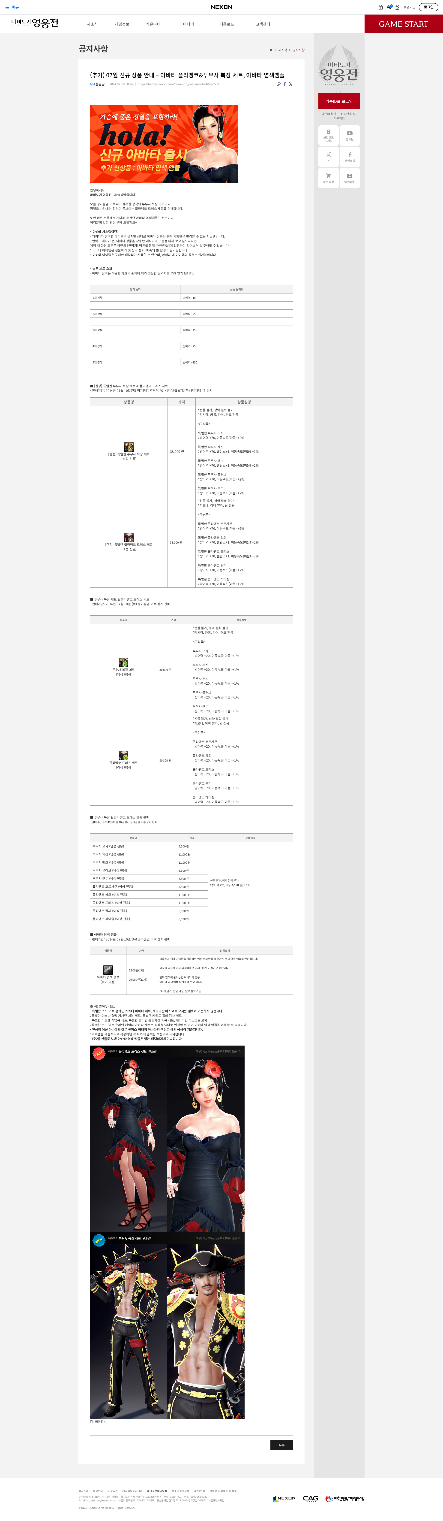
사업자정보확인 (216, 1500)
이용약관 (113, 1491)
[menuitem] (92, 24)
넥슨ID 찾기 (328, 114)
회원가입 (339, 118)
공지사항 (299, 50)
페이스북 (350, 157)
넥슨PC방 (199, 1491)
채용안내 (98, 1491)
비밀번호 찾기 (349, 114)
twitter (290, 84)
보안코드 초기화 (328, 135)
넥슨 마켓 (350, 178)
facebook (284, 84)
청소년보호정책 (180, 1491)
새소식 (282, 50)
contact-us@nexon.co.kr (101, 1500)
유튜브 (350, 135)
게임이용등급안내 (132, 1491)
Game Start (404, 24)
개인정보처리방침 (157, 1491)
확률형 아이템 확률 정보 (223, 1491)
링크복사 (278, 84)
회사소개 (83, 1491)
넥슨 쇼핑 (328, 178)
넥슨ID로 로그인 (339, 101)
